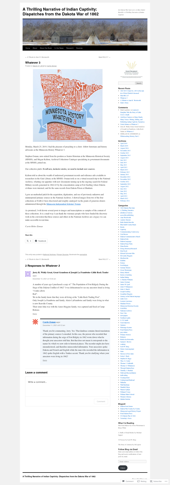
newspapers (124, 315)
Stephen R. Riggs (125, 358)
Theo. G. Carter (125, 361)
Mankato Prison (125, 303)
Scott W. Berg (124, 346)
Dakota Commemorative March (130, 236)
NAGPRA (123, 308)
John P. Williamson (126, 287)
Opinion (123, 325)
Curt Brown (124, 234)
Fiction (122, 263)
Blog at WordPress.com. (139, 479)
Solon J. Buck (124, 356)
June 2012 (123, 191)
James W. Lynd (125, 284)
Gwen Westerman (125, 270)
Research (70, 48)
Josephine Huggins (126, 294)
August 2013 (124, 158)
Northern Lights (125, 318)
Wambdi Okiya (125, 387)
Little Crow (124, 299)
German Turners (125, 268)
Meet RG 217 (104, 57)
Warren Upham (125, 389)
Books (122, 227)
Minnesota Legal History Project (130, 411)
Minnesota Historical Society (129, 306)
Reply (35, 314)
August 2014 (124, 148)
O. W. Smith (124, 320)
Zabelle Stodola (125, 399)
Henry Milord (124, 272)
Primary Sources (63, 254)
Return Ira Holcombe (127, 339)
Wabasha (123, 382)
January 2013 (124, 174)
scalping (123, 344)
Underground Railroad (127, 380)
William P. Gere (125, 392)
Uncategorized (124, 377)
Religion (123, 337)
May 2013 (123, 165)
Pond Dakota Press (126, 330)
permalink (83, 254)
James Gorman (125, 282)
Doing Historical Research (128, 248)
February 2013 (125, 172)
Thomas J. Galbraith (126, 363)
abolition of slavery (126, 213)
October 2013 (124, 153)
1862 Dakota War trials (127, 208)
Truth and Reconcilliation (128, 373)
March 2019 (124, 146)
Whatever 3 (32, 62)
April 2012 (123, 196)
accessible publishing (127, 215)
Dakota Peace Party (126, 244)
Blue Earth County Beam (128, 225)
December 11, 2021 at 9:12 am (54, 325)
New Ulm (123, 313)
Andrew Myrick (125, 220)
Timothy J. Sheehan (126, 370)
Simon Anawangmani (127, 349)
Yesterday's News (126, 418)
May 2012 (123, 193)
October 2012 (124, 181)
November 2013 (125, 150)
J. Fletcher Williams (126, 279)
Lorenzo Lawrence (126, 301)
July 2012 (123, 189)
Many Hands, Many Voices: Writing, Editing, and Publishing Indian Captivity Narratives (132, 119)
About (35, 48)
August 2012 (124, 186)
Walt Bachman (124, 385)
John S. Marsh (125, 289)
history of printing (126, 275)
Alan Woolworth (125, 217)
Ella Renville (124, 258)
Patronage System (126, 327)
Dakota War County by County (130, 409)
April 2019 (123, 143)
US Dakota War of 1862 (128, 416)
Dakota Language (125, 241)
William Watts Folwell (127, 394)
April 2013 (123, 167)
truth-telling (124, 375)
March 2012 (124, 198)
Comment (101, 401)
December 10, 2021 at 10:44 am (44, 279)
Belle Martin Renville (127, 222)
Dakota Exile (124, 239)
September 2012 (125, 184)
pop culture (123, 332)
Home (28, 48)
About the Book (46, 48)
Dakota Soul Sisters (126, 406)
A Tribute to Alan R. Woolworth (37, 57)
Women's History (125, 397)
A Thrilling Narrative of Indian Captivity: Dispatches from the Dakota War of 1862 (61, 11)
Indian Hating (124, 277)
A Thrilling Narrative (127, 210)
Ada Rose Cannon (126, 117)
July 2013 (123, 160)
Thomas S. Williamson (127, 366)
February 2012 (125, 201)
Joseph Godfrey (125, 291)
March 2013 (124, 170)
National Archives (49, 254)
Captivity (123, 229)
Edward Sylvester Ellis (127, 253)
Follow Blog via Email (128, 449)
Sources (79, 48)
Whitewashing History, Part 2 (129, 136)
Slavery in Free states (127, 354)
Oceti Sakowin (125, 323)
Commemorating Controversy (129, 232)
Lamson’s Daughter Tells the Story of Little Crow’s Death (130, 112)
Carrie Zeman (52, 66)
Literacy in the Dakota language (130, 296)
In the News (59, 48)
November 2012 (125, 179)
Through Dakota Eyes (127, 368)
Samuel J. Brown (125, 342)
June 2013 (123, 162)
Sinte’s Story (124, 103)
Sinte (122, 351)
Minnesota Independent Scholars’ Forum (63, 204)
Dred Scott (123, 251)
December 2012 (125, 177)
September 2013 (125, 155)
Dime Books (124, 246)
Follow (123, 468)
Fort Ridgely (124, 265)
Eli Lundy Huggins (126, 256)
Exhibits (123, 260)
